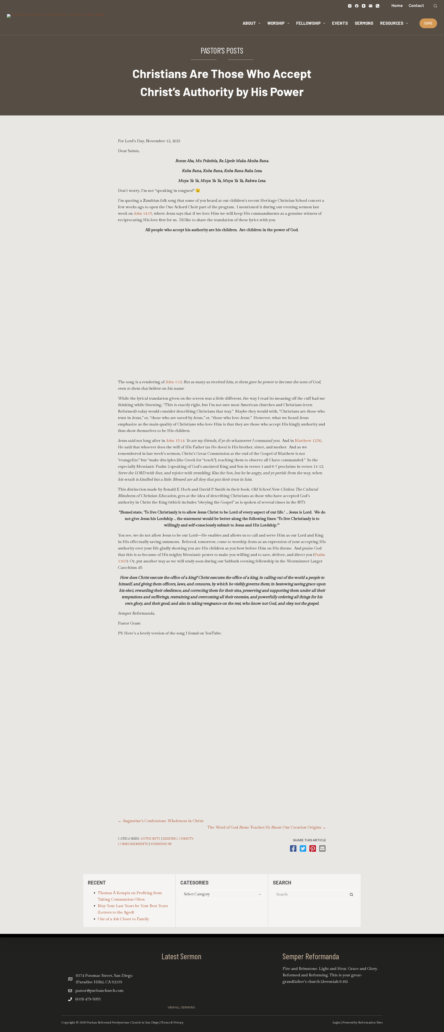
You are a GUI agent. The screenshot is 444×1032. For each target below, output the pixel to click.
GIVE (428, 23)
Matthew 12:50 (308, 440)
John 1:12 (174, 382)
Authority (150, 839)
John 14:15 (143, 213)
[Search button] (351, 894)
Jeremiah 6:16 (334, 981)
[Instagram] (350, 6)
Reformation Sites (370, 1022)
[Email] (370, 6)
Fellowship (308, 23)
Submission (161, 844)
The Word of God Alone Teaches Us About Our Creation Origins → (266, 827)
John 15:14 (175, 440)
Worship (276, 23)
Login (336, 1022)
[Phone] (377, 6)
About (249, 23)
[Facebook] (356, 6)
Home (397, 5)
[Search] (435, 6)
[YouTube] (363, 6)
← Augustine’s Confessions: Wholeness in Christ (161, 821)
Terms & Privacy (172, 1022)
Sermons (364, 23)
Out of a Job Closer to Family (123, 919)
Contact (416, 5)
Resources (391, 23)
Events (340, 23)
